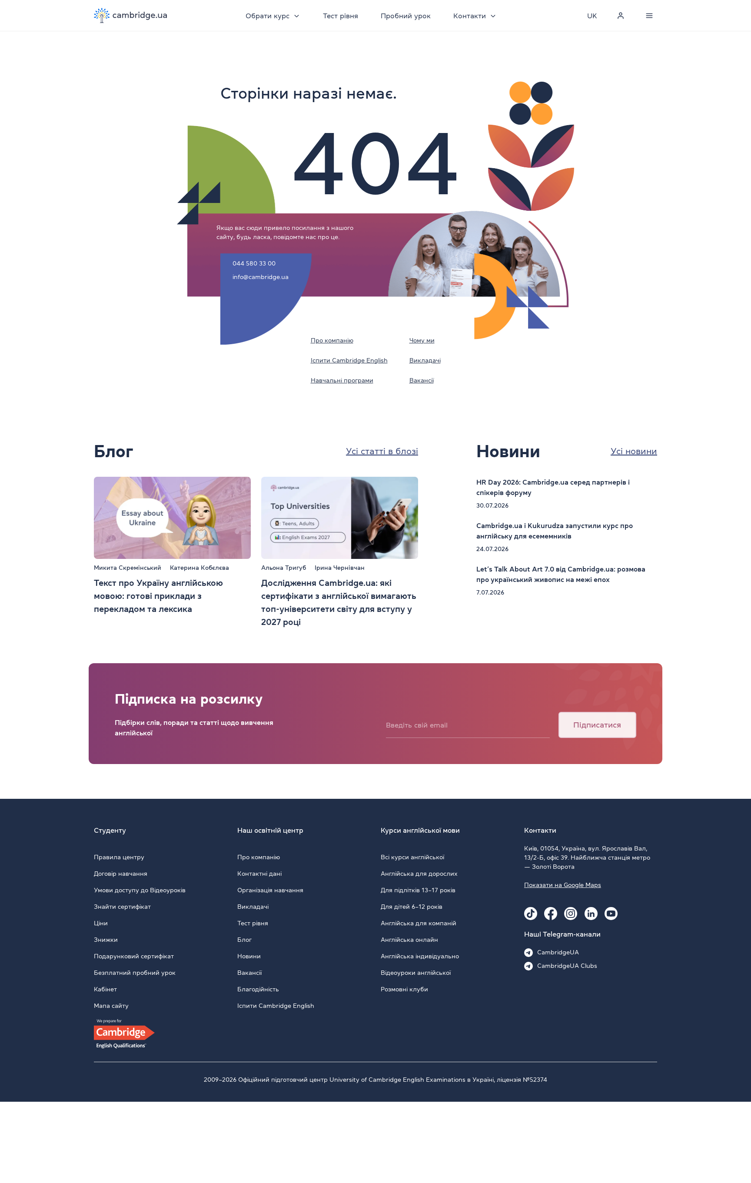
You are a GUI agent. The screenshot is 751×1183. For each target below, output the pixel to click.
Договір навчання (120, 874)
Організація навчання (270, 890)
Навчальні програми (342, 380)
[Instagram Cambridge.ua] (570, 913)
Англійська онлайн (409, 940)
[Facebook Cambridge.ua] (550, 913)
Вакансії (421, 380)
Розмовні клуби (404, 989)
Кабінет (105, 989)
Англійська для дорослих (419, 874)
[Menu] (649, 15)
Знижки (106, 940)
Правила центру (119, 857)
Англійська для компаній (418, 923)
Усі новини (634, 451)
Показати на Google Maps (562, 885)
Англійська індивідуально (420, 956)
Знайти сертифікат (122, 907)
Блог (244, 940)
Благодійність (258, 989)
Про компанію (332, 340)
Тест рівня (340, 15)
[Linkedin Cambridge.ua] (591, 913)
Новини (249, 956)
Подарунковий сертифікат (134, 956)
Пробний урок (406, 15)
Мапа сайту (111, 1006)
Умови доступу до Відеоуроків (140, 890)
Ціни (101, 923)
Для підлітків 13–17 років (418, 890)
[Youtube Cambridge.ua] (611, 913)
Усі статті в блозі (382, 451)
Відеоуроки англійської (416, 973)
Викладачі (425, 360)
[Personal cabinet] (620, 15)
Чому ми (422, 340)
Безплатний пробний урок (135, 973)
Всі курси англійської (412, 857)
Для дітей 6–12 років (411, 907)
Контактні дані (259, 874)
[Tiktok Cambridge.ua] (530, 913)
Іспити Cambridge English (349, 360)
